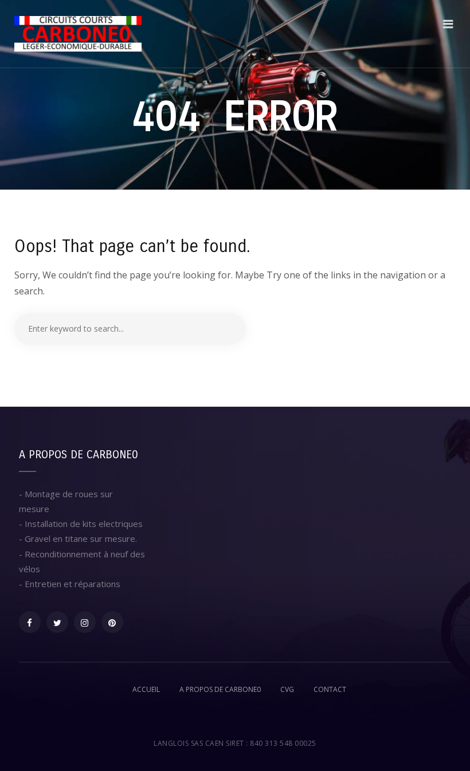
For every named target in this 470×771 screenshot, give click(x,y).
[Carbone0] (78, 34)
